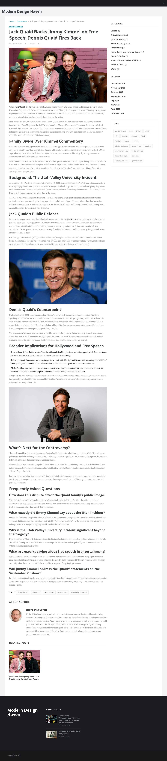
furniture (118, 141)
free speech (62, 592)
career (127, 141)
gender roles (137, 161)
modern (125, 136)
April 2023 (115, 109)
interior (134, 136)
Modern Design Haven (22, 11)
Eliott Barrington (17, 43)
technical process (121, 151)
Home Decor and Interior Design (127, 52)
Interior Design (119, 39)
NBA (116, 136)
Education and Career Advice (126, 60)
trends (138, 131)
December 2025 (118, 83)
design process (137, 151)
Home (11, 21)
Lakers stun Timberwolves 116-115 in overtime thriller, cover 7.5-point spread (69, 719)
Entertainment (22, 21)
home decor (136, 146)
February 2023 (117, 113)
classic (143, 136)
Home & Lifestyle (120, 43)
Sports (115, 31)
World (115, 69)
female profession (122, 161)
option (135, 141)
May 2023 (115, 105)
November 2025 (118, 88)
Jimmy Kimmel (23, 592)
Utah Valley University (79, 592)
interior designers (121, 146)
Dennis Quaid (49, 592)
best (131, 131)
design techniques (121, 156)
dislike (147, 131)
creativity (148, 146)
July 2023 (115, 100)
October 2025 (117, 92)
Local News (118, 47)
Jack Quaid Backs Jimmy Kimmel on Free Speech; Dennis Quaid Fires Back (24, 677)
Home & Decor (119, 64)
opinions (135, 156)
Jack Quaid (36, 592)
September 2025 (118, 96)
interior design (120, 131)
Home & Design (119, 56)
